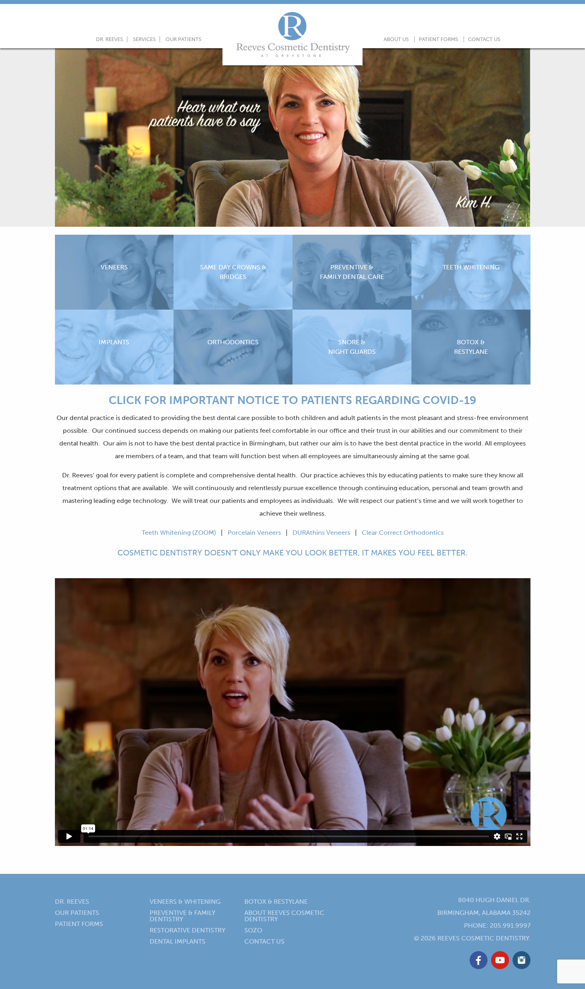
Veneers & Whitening (185, 901)
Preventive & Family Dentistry (182, 916)
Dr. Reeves (109, 39)
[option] (292, 137)
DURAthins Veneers (321, 532)
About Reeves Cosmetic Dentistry (284, 916)
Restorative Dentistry (187, 930)
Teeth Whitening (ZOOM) (179, 532)
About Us (396, 39)
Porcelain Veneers (254, 532)
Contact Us (484, 39)
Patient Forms (438, 39)
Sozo (253, 930)
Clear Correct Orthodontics (402, 532)
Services (144, 39)
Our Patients (183, 39)
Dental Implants (177, 941)
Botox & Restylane (276, 901)
